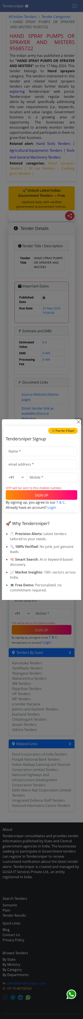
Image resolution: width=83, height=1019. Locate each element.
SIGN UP (41, 495)
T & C (60, 502)
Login (51, 507)
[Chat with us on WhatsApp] (71, 994)
